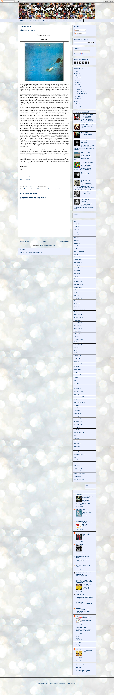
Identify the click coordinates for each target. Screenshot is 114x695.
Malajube (76, 295)
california (77, 375)
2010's (75, 226)
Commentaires (80, 33)
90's (75, 238)
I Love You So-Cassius (87, 162)
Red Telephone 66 (80, 661)
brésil (75, 372)
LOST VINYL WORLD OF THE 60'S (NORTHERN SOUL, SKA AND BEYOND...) (84, 581)
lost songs (50, 189)
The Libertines (78, 339)
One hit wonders (78, 309)
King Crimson (77, 284)
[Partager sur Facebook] (43, 186)
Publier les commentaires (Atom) (47, 245)
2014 (77, 101)
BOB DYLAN (84, 172)
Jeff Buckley (77, 279)
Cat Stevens (77, 259)
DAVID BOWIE (85, 192)
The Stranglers (78, 342)
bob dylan (76, 369)
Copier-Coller (34, 21)
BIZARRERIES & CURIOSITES (85, 200)
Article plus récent (25, 241)
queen (75, 438)
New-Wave (77, 303)
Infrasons (78, 649)
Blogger (74, 683)
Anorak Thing (79, 544)
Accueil (44, 241)
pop (54, 189)
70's (25, 189)
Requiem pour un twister (82, 616)
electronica (77, 391)
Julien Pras (77, 281)
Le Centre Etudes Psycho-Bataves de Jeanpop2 (83, 671)
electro (76, 388)
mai (78, 84)
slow (75, 457)
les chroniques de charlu (82, 533)
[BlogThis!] (40, 186)
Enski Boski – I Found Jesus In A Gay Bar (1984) (84, 559)
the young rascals (79, 473)
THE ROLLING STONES (87, 124)
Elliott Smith (77, 268)
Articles (78, 30)
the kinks (76, 471)
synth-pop (76, 468)
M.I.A (75, 290)
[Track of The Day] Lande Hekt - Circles (87, 524)
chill (75, 380)
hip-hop (76, 416)
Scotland (76, 320)
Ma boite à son (80, 664)
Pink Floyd (76, 312)
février (79, 96)
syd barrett (77, 465)
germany (76, 413)
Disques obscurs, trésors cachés (82, 556)
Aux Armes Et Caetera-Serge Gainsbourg (87, 115)
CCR (75, 254)
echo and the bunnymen (80, 386)
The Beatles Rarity (81, 627)
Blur (75, 246)
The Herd (76, 336)
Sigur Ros (76, 325)
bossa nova (33, 189)
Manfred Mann (78, 298)
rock (75, 452)
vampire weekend (78, 479)
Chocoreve (78, 667)
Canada (76, 257)
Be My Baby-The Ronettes (85, 181)
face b (75, 394)
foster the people (78, 402)
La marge (78, 608)
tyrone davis (77, 476)
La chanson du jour (49, 21)
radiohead (76, 443)
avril (78, 87)
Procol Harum (78, 314)
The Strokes (77, 345)
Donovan (76, 265)
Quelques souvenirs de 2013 (87, 651)
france (76, 405)
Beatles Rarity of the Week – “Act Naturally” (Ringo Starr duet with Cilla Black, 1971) (84, 630)
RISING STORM (80, 594)
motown (76, 427)
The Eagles (77, 331)
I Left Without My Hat (82, 521)
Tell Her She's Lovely (25, 176)
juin (78, 82)
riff (75, 449)
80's (75, 235)
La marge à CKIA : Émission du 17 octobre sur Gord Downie (84, 610)
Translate (87, 54)
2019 (77, 71)
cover (75, 383)
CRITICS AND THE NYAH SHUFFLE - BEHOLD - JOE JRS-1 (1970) (87, 586)
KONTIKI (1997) (81, 91)
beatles (76, 366)
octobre (79, 78)
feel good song (78, 397)
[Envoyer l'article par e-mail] (35, 186)
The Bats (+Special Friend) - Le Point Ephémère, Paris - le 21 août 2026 (87, 513)
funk (75, 408)
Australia (76, 240)
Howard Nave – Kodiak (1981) (83, 568)
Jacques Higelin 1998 (86, 535)
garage (76, 410)
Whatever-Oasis (85, 152)
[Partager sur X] (42, 186)
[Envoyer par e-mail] (38, 186)
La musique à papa (81, 509)
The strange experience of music (83, 565)
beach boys (77, 364)
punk (75, 435)
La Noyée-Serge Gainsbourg (85, 141)
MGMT (76, 292)
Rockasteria (79, 494)
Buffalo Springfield (79, 251)
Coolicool (78, 637)
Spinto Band (77, 328)
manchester (77, 424)
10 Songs (23, 21)
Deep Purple (77, 262)
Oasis (75, 306)
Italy (75, 276)
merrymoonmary (62, 683)
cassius (76, 377)
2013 (77, 104)
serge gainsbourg (78, 454)
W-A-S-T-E (79, 643)
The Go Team (77, 333)
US (59, 189)
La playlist (63, 21)
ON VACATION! (86, 546)
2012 (77, 106)
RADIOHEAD (84, 133)
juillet (79, 80)
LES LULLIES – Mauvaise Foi (83, 575)
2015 (77, 76)
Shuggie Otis (77, 323)
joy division (77, 419)
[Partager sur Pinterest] (45, 186)
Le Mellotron (79, 602)
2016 (77, 73)
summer (76, 463)
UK (75, 350)
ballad (76, 361)
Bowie (75, 248)
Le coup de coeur (76, 21)
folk (38, 189)
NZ (74, 301)
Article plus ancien (63, 241)
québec (75, 441)
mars (78, 89)
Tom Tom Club (77, 347)
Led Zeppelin (77, 287)
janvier (79, 98)
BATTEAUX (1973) (82, 93)
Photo (77, 638)
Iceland (76, 270)
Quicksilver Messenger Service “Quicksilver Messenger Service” (84, 596)
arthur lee (77, 358)
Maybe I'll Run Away (25, 179)
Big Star (76, 243)
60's (75, 229)
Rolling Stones (78, 317)
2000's (76, 224)
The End (78, 644)
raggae (76, 446)
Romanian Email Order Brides (84, 603)
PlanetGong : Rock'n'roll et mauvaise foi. (83, 573)
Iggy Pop (76, 273)
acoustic (29, 189)
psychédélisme (77, 432)
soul (57, 189)
